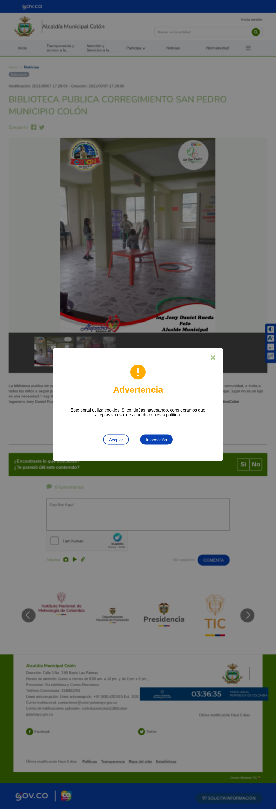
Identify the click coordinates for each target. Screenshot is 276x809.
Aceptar (116, 439)
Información (156, 439)
